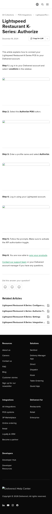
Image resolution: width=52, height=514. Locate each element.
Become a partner (10, 439)
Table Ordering (36, 381)
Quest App (35, 386)
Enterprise (34, 417)
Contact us (7, 361)
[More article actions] (47, 38)
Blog (4, 372)
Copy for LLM (38, 38)
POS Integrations (25, 15)
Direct (32, 364)
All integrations (9, 406)
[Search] (42, 4)
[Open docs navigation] (47, 4)
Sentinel (33, 350)
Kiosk (32, 375)
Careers (5, 355)
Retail (4, 428)
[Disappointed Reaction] (5, 287)
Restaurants (35, 406)
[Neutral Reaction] (12, 287)
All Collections (8, 15)
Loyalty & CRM (8, 434)
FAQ (4, 366)
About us (6, 350)
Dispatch (34, 369)
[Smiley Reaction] (19, 287)
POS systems (8, 412)
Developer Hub (9, 460)
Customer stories (10, 377)
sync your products (38, 255)
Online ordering (9, 423)
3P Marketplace (9, 417)
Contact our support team (14, 262)
